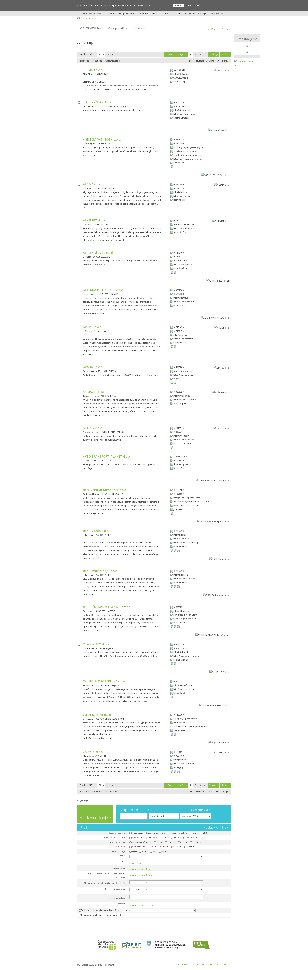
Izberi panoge (135, 863)
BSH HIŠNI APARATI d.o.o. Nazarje (106, 607)
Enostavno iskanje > (95, 817)
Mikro (164, 851)
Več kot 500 (198, 842)
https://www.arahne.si (184, 374)
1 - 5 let (153, 846)
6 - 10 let (164, 846)
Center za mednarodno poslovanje (191, 13)
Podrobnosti (194, 5)
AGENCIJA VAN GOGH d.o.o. (102, 139)
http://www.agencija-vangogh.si (188, 158)
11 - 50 (149, 842)
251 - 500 (184, 842)
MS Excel (200, 60)
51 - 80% (178, 837)
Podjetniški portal (217, 13)
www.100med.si (180, 77)
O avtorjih (175, 964)
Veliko (134, 851)
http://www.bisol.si (182, 538)
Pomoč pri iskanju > (200, 809)
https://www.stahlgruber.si (186, 655)
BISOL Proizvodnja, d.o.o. (100, 571)
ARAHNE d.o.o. (93, 367)
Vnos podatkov (118, 28)
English (225, 29)
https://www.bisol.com (184, 578)
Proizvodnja (137, 833)
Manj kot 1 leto (138, 846)
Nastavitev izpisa (113, 60)
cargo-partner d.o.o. (97, 715)
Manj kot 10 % (138, 837)
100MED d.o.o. (93, 70)
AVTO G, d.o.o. (93, 428)
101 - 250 (172, 842)
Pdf (217, 60)
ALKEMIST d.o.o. (94, 220)
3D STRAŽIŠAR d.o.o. (97, 102)
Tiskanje (224, 60)
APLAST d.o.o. (92, 327)
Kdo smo (140, 28)
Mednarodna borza (147, 13)
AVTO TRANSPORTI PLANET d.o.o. (106, 456)
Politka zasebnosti (190, 964)
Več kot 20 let (191, 846)
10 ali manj (137, 842)
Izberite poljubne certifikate (141, 905)
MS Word (210, 60)
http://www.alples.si (183, 264)
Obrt (205, 833)
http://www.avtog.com (184, 439)
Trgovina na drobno (156, 833)
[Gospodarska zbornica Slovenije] (106, 945)
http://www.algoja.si (183, 195)
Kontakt (227, 964)
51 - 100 (159, 842)
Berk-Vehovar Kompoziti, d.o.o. (105, 490)
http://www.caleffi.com (184, 689)
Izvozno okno (166, 13)
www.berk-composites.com (186, 505)
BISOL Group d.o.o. (96, 531)
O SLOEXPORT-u (90, 28)
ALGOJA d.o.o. (92, 184)
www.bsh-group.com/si (184, 618)
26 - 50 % (165, 837)
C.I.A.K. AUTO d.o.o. (96, 644)
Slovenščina (210, 29)
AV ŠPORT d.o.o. (94, 392)
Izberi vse (84, 60)
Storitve (195, 833)
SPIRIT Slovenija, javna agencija (122, 13)
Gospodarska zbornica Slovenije (91, 13)
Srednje (145, 851)
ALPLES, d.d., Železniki (98, 253)
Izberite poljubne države (140, 869)
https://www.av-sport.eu (185, 399)
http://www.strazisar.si (184, 113)
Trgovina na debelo (178, 833)
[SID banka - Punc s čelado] (247, 63)
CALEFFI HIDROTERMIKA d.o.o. (104, 681)
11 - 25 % (153, 837)
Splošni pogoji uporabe (211, 964)
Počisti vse (97, 60)
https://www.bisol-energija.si (187, 542)
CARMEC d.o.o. (93, 752)
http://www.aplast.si (183, 338)
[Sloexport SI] (87, 18)
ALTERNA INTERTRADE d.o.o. (103, 290)
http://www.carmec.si (183, 763)
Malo (155, 851)
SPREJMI (178, 5)
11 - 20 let (176, 846)
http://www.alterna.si (183, 301)
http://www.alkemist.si (184, 228)
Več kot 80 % (191, 837)
